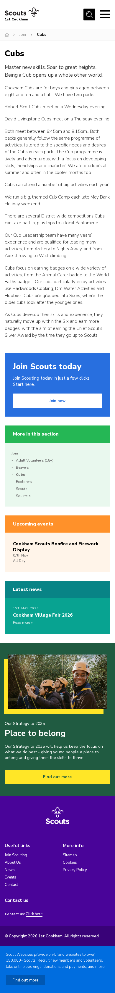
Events (10, 877)
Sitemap (70, 855)
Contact (11, 884)
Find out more (57, 777)
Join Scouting (16, 855)
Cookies (70, 862)
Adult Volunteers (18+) (34, 460)
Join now (57, 401)
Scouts (21, 488)
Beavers (22, 467)
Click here (34, 914)
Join (22, 34)
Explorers (24, 481)
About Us (13, 862)
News (10, 870)
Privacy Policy (75, 870)
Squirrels (23, 496)
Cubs (20, 474)
